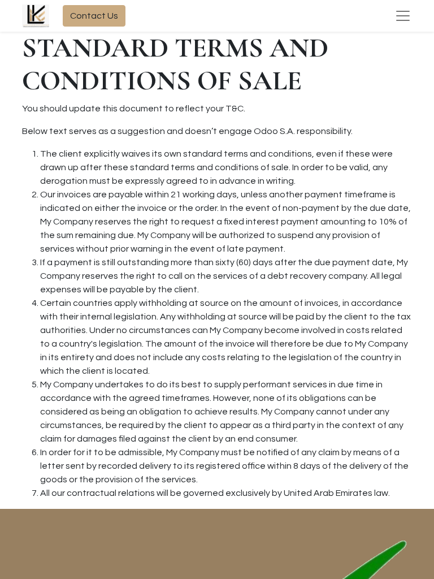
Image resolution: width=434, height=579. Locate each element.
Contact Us (94, 15)
